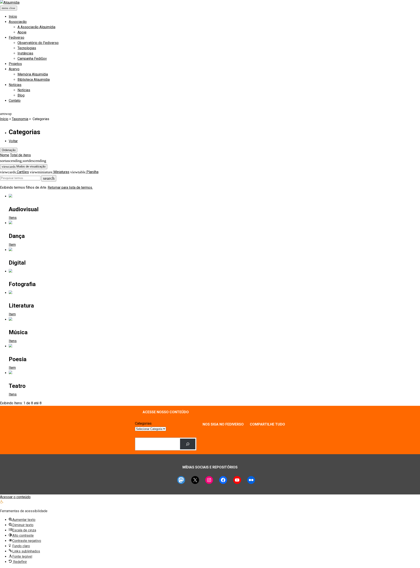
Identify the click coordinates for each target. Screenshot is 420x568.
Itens (13, 218)
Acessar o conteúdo (15, 497)
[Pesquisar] (188, 444)
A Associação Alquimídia (36, 27)
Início (13, 16)
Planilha (92, 172)
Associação (18, 22)
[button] (2, 502)
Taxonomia (20, 119)
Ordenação (9, 150)
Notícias (15, 85)
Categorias (143, 423)
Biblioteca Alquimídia (34, 79)
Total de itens (20, 155)
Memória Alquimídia (33, 74)
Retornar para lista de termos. (70, 187)
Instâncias (25, 53)
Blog (21, 95)
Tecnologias (27, 48)
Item (12, 245)
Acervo (14, 69)
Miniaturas (60, 172)
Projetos (15, 64)
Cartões (22, 172)
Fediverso (16, 37)
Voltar (13, 141)
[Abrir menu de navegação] (8, 8)
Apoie (22, 32)
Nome (4, 155)
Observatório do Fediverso (38, 43)
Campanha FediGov (32, 58)
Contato (15, 100)
